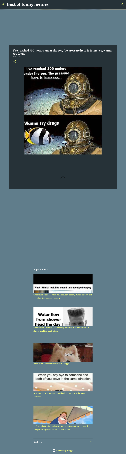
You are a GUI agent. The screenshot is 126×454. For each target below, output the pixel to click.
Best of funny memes (28, 4)
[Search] (122, 4)
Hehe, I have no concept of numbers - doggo (51, 364)
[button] (14, 61)
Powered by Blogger (64, 450)
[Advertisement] (63, 27)
